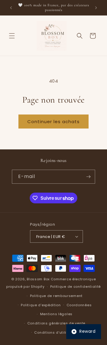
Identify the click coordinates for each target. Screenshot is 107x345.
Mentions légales (56, 314)
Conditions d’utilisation (56, 332)
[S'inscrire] (88, 177)
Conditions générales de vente (56, 323)
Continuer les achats (53, 121)
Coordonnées (79, 305)
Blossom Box (38, 279)
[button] (11, 35)
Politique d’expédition (41, 305)
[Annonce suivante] (96, 7)
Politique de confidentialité (75, 286)
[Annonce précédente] (11, 7)
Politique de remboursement (56, 295)
